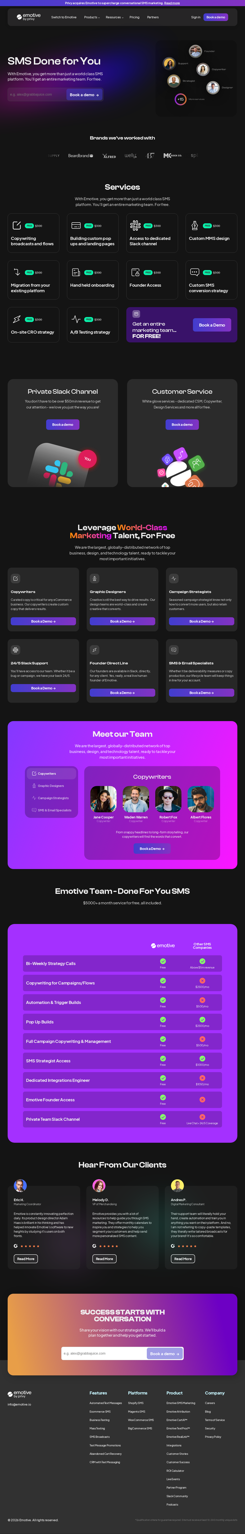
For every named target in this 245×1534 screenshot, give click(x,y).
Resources (113, 17)
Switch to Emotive (64, 17)
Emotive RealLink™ (178, 1436)
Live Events (173, 1479)
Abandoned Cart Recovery (106, 1453)
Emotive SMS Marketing (181, 1403)
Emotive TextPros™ (178, 1428)
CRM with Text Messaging (105, 1462)
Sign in (195, 17)
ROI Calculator (175, 1470)
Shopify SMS (135, 1403)
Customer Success (178, 1462)
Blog (208, 1411)
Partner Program (176, 1487)
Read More (25, 1258)
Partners (153, 17)
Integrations (174, 1445)
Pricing (135, 17)
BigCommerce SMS (140, 1428)
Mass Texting (97, 1428)
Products (90, 17)
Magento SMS (136, 1411)
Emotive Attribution (178, 1411)
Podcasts (172, 1504)
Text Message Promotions (105, 1445)
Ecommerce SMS (100, 1411)
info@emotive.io (19, 1404)
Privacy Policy (213, 1436)
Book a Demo (212, 325)
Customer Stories (177, 1453)
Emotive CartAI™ (177, 1420)
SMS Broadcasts (99, 1436)
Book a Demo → (43, 621)
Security (210, 1428)
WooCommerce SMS (141, 1420)
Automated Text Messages (106, 1403)
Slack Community (177, 1496)
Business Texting (99, 1420)
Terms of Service (215, 1420)
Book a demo (216, 17)
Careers (210, 1403)
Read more (172, 3)
